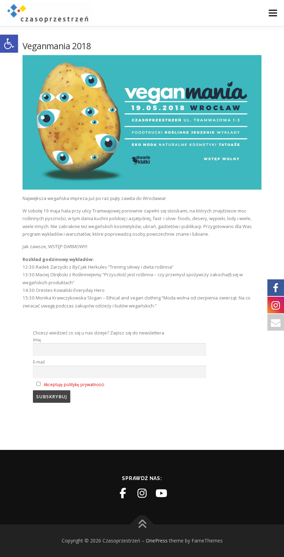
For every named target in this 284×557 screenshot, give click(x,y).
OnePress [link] (157, 540)
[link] (9, 44)
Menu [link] (273, 13)
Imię (37, 339)
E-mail (39, 362)
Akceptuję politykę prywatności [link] (74, 384)
